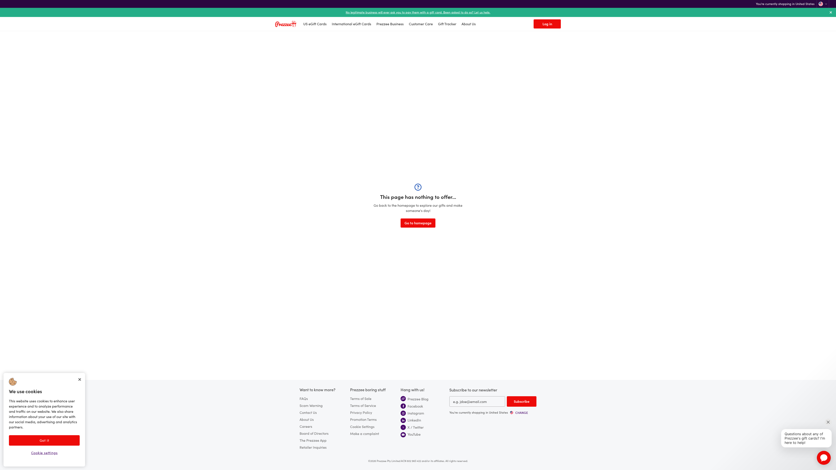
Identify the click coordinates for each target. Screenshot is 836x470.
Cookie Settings (362, 426)
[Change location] (823, 4)
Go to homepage (418, 222)
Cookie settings (44, 452)
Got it (44, 440)
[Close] (79, 379)
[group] (519, 412)
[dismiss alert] (830, 12)
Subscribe (521, 401)
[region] (44, 420)
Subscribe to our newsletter (473, 390)
